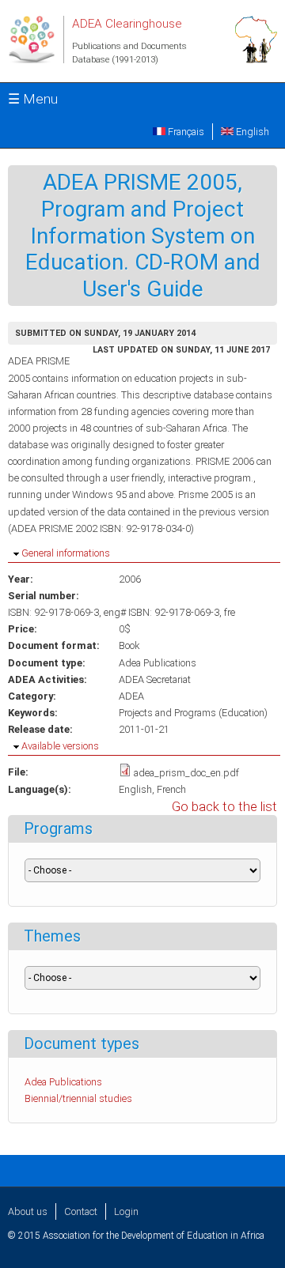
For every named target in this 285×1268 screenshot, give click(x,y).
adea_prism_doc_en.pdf (186, 773)
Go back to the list (224, 806)
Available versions (60, 746)
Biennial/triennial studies (78, 1098)
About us (28, 1211)
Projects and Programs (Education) (193, 713)
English (251, 132)
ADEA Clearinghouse (127, 24)
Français (184, 132)
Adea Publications (157, 663)
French (171, 789)
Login (126, 1211)
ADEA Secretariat (155, 679)
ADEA (131, 696)
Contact (80, 1211)
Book (129, 645)
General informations (65, 553)
